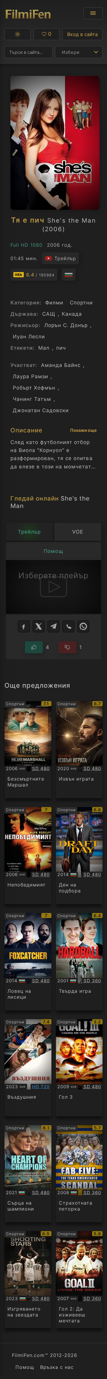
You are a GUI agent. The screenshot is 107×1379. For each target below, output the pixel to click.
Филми (54, 303)
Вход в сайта (82, 34)
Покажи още (83, 430)
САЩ (48, 314)
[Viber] (68, 626)
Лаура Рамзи (30, 376)
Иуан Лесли (29, 337)
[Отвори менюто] (93, 13)
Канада (72, 314)
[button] (17, 34)
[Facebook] (24, 626)
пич (61, 348)
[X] (39, 626)
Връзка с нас (57, 1367)
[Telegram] (53, 626)
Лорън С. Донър (66, 325)
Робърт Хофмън (34, 388)
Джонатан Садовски (41, 410)
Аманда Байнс (61, 365)
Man (44, 348)
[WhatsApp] (83, 626)
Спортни (81, 303)
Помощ (24, 1367)
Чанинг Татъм (32, 399)
